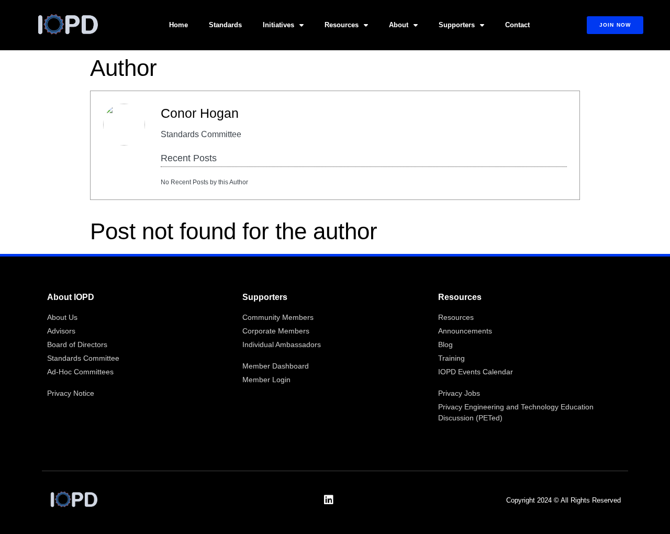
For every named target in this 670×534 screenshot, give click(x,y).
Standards (225, 25)
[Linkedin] (328, 500)
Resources (342, 25)
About (398, 25)
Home (178, 25)
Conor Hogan (200, 113)
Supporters (457, 25)
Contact (517, 25)
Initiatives (278, 25)
